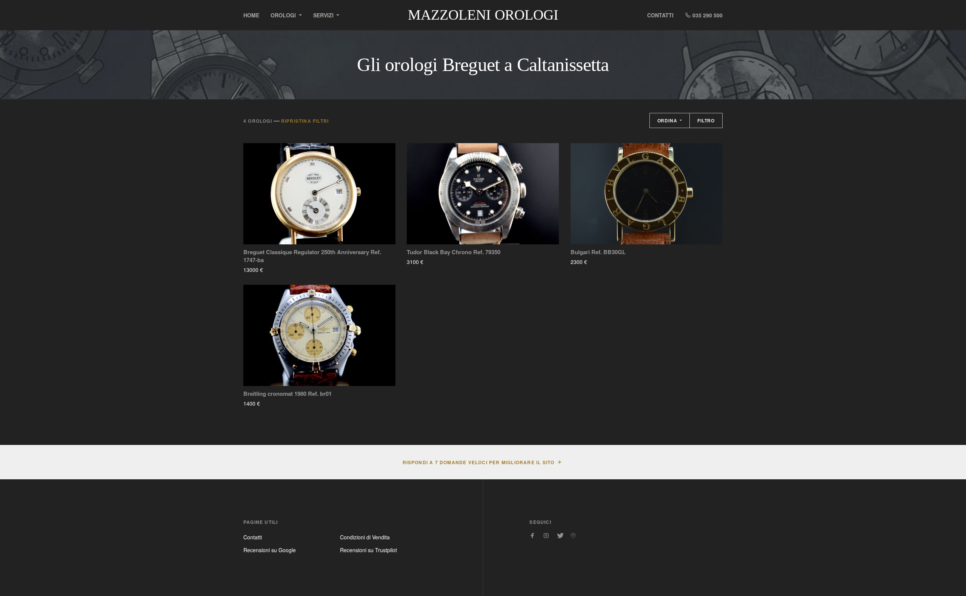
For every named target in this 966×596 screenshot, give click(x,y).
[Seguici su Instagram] (546, 535)
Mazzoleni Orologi (483, 15)
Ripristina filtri (305, 120)
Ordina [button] (668, 120)
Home (251, 15)
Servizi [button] (324, 15)
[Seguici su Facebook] (532, 535)
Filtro (706, 120)
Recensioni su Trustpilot (368, 550)
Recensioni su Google (269, 550)
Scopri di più (285, 269)
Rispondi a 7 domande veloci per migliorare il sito (479, 462)
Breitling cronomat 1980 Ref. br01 (287, 394)
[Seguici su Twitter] (559, 535)
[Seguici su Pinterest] (573, 535)
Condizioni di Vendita (365, 537)
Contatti (660, 15)
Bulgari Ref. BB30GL (598, 252)
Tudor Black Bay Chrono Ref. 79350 (453, 252)
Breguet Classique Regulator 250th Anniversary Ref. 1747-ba (312, 256)
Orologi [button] (284, 15)
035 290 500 (707, 15)
